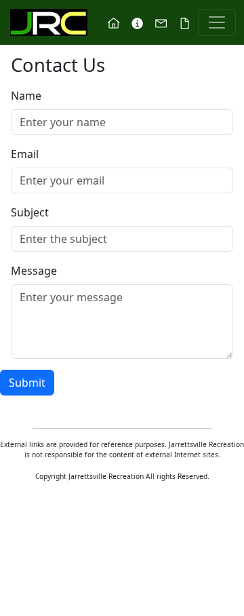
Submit (27, 382)
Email (25, 154)
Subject (30, 212)
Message (34, 270)
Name (26, 95)
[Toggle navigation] (217, 22)
